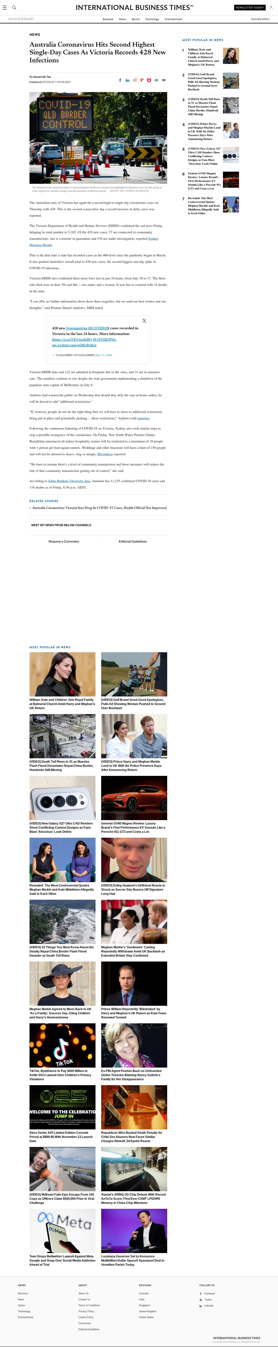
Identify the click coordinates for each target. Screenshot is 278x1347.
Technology (152, 19)
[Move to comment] (163, 80)
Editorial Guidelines (133, 541)
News (122, 19)
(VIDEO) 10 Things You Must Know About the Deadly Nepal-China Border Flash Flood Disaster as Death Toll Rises (62, 951)
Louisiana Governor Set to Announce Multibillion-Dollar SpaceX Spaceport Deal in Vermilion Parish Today (132, 1260)
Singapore (144, 1305)
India (141, 1299)
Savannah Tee (42, 76)
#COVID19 (99, 328)
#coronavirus (77, 328)
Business (108, 19)
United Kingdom (147, 1311)
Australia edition (260, 19)
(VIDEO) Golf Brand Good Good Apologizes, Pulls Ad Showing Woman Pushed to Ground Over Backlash (133, 704)
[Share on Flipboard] (142, 80)
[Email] (156, 80)
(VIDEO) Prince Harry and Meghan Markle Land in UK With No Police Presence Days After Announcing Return (131, 766)
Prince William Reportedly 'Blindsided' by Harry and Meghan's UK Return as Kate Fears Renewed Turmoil (133, 1013)
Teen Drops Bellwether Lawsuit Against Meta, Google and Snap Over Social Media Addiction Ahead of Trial (63, 1260)
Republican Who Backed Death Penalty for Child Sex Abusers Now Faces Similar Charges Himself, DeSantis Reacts (131, 1137)
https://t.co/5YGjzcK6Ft (72, 339)
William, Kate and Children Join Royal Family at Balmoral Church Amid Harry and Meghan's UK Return (62, 704)
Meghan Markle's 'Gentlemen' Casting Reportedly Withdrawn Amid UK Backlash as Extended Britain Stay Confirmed (133, 951)
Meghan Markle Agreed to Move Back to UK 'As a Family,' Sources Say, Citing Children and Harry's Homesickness (61, 1013)
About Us (83, 1293)
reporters (143, 418)
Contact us (84, 1299)
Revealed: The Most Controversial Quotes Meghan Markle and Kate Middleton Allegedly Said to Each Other (62, 889)
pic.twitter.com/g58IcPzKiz (74, 345)
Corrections (84, 1323)
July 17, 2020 (104, 355)
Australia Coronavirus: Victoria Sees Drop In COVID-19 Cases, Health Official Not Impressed (99, 508)
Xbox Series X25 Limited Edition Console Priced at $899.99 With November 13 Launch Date (61, 1137)
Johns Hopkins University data (69, 480)
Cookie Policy (86, 1317)
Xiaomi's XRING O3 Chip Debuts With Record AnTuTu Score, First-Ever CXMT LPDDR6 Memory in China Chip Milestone (133, 1198)
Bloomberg (105, 454)
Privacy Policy (86, 1311)
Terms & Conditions (89, 1305)
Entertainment (173, 19)
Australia (144, 1293)
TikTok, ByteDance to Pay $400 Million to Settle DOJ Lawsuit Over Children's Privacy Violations (60, 1075)
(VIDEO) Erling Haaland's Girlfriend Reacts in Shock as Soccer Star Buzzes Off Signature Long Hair (133, 889)
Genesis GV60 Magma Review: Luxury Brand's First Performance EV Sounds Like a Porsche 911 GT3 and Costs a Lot (133, 827)
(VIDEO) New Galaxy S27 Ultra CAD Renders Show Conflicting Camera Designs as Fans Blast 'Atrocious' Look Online (61, 827)
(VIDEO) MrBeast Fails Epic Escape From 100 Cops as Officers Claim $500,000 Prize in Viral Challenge (62, 1198)
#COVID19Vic (104, 339)
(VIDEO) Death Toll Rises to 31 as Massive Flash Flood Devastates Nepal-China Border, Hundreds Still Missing (61, 766)
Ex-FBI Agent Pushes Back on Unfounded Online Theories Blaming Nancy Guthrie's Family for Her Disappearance (131, 1075)
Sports (136, 19)
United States (146, 1317)
